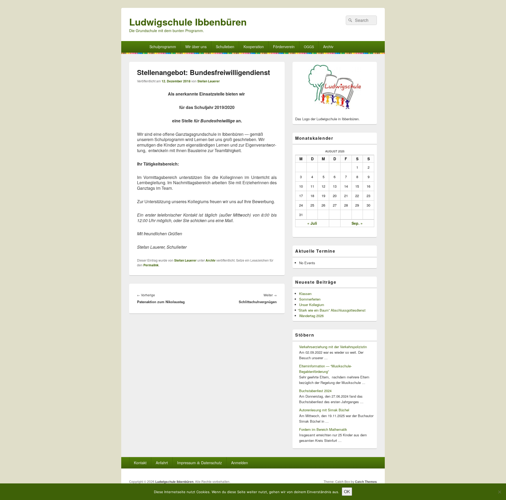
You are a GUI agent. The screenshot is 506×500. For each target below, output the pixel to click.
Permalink (151, 265)
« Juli (312, 223)
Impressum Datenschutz (199, 462)
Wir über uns (196, 46)
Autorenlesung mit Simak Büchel (324, 409)
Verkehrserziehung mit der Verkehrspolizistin (333, 346)
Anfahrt (162, 462)
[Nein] (499, 491)
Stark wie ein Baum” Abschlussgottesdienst (332, 310)
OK (347, 491)
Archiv (328, 46)
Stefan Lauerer (208, 81)
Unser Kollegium (311, 304)
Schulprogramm (162, 46)
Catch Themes (366, 481)
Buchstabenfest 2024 (315, 390)
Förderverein (284, 46)
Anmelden (239, 462)
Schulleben (225, 46)
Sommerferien (309, 299)
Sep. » (357, 223)
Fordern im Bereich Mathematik (323, 429)
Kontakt (140, 462)
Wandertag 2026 (311, 315)
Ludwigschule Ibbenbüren (188, 21)
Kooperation (254, 46)
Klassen (305, 293)
